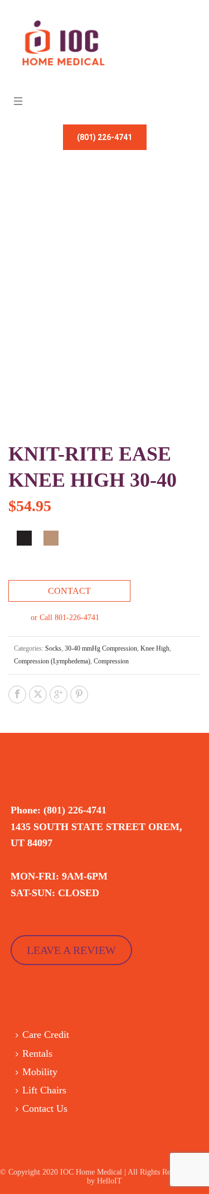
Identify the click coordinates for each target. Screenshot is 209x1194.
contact (69, 591)
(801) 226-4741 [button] (104, 137)
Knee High (154, 648)
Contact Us (44, 1108)
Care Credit (45, 1034)
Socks (53, 648)
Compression (111, 661)
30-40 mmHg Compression (101, 648)
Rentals (37, 1053)
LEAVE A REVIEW (71, 950)
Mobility (39, 1071)
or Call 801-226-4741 (65, 617)
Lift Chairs (44, 1090)
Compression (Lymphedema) (52, 661)
